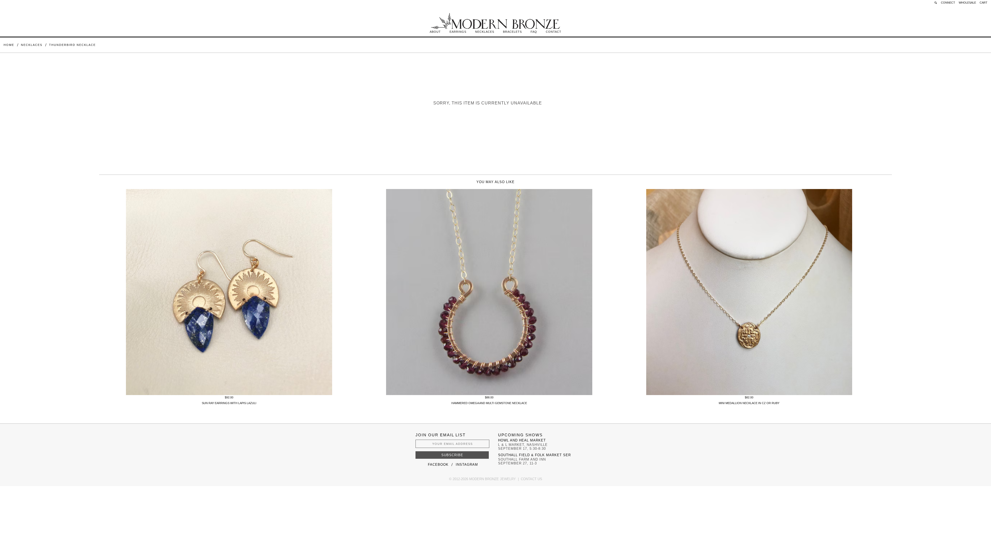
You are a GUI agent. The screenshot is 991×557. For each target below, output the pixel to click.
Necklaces (484, 31)
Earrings (458, 31)
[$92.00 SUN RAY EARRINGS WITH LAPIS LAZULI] (229, 394)
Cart (983, 2)
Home (9, 44)
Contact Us (531, 479)
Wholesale (967, 2)
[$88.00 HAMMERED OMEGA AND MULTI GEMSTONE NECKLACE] (489, 394)
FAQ (534, 31)
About (435, 31)
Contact (553, 31)
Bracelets (512, 31)
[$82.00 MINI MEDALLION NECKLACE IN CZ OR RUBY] (749, 394)
